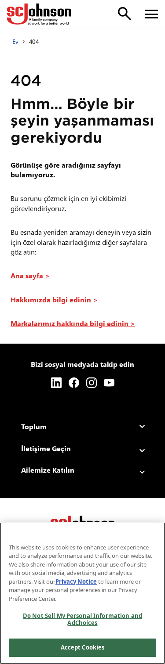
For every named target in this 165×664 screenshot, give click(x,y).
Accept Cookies (83, 647)
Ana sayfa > (30, 275)
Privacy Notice (76, 581)
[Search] (124, 13)
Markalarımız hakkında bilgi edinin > (73, 323)
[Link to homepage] (39, 14)
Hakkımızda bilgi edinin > (54, 299)
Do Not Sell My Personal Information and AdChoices (82, 619)
